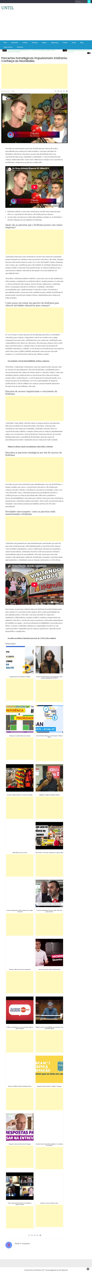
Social (74, 42)
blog (13, 91)
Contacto (20, 47)
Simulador (14, 42)
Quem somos (8, 47)
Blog (81, 42)
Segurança (54, 42)
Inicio (5, 42)
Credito (24, 42)
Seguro (44, 42)
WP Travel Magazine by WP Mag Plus (55, 1270)
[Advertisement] (46, 26)
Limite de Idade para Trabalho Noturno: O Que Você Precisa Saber (19, 51)
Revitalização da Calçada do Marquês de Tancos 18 (79, 51)
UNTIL (7, 7)
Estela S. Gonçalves (22, 1243)
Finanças (35, 42)
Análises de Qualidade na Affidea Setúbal (44, 50)
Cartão (65, 42)
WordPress (37, 1270)
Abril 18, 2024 (6, 91)
